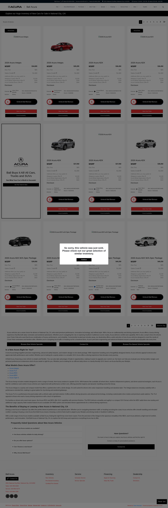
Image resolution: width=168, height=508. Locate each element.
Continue (84, 259)
